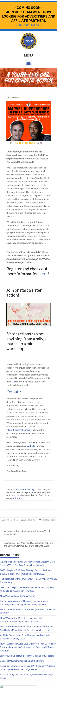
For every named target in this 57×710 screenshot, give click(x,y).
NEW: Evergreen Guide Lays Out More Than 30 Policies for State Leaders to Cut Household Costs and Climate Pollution (28, 647)
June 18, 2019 (29, 519)
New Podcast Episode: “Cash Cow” (17, 595)
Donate (13, 391)
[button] (28, 63)
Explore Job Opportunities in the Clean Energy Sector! (27, 655)
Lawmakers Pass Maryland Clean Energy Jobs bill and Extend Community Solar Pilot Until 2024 (28, 544)
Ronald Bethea (11, 519)
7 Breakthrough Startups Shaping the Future (22, 660)
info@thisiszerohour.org (18, 429)
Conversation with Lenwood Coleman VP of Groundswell (27, 532)
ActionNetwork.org (24, 489)
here (43, 273)
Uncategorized (48, 519)
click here (18, 498)
